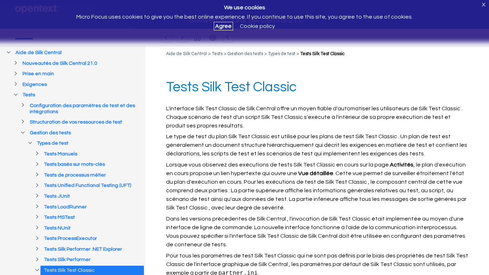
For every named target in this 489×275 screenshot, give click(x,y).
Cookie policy (257, 26)
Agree (223, 26)
